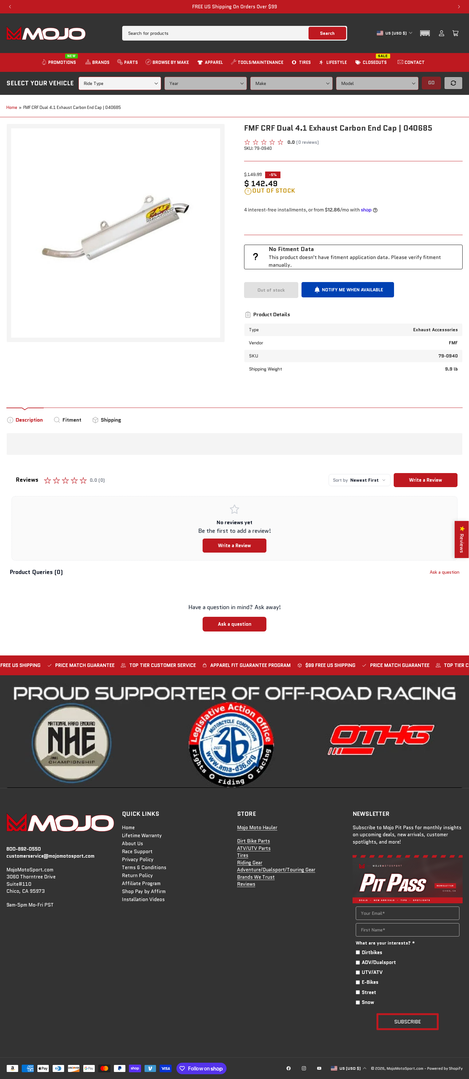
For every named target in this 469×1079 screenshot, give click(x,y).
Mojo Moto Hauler (257, 827)
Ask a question (444, 572)
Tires (242, 855)
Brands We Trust (256, 877)
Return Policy (137, 875)
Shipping (111, 420)
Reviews (246, 884)
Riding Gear (249, 862)
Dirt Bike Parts (253, 841)
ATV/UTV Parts (254, 848)
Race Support (137, 851)
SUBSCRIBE (407, 1021)
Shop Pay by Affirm (144, 891)
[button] (425, 33)
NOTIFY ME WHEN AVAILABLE (352, 290)
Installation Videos (143, 899)
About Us (132, 843)
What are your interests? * (385, 943)
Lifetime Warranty (142, 835)
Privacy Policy (137, 859)
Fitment (72, 420)
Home (11, 107)
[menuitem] (59, 62)
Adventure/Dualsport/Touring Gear (276, 869)
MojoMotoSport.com (405, 1068)
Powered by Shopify (445, 1068)
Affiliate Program (141, 883)
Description (29, 420)
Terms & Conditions (144, 867)
